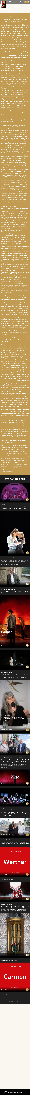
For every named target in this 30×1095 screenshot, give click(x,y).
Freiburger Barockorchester (9, 380)
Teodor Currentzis (6, 411)
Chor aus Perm (13, 426)
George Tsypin (14, 184)
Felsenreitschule (22, 206)
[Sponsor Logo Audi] (5, 1092)
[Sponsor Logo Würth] (14, 1092)
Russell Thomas (7, 445)
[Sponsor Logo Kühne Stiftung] (19, 1092)
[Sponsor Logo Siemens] (10, 1092)
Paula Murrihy (5, 451)
